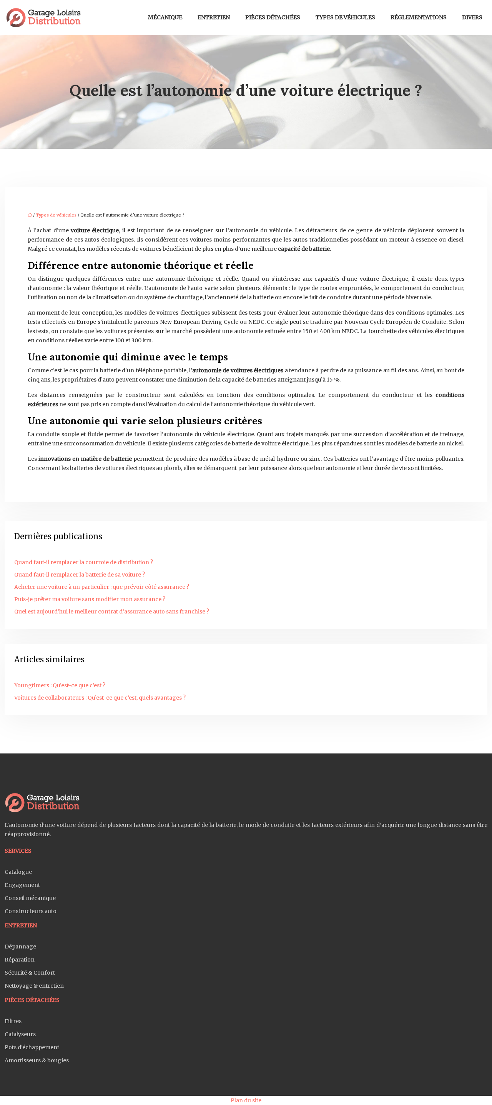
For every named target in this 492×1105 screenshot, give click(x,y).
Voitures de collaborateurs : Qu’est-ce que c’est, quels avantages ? (100, 697)
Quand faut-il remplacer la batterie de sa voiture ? (79, 574)
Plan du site (246, 1100)
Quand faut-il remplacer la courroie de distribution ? (83, 562)
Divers (472, 17)
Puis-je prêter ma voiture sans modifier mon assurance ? (89, 599)
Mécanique (165, 17)
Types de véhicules (345, 17)
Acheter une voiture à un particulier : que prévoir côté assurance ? (101, 586)
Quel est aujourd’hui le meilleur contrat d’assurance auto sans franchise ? (111, 611)
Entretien (214, 17)
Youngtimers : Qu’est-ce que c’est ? (59, 685)
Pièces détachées (272, 17)
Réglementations (419, 17)
